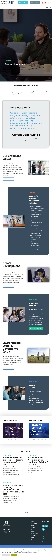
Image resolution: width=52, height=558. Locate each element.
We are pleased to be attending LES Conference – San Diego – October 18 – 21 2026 (13, 489)
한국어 (43, 541)
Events (33, 540)
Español (44, 534)
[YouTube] (43, 529)
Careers (33, 535)
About (33, 521)
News (32, 537)
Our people (34, 523)
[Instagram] (43, 526)
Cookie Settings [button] (6, 555)
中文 (43, 536)
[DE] (45, 3)
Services (33, 525)
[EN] (42, 3)
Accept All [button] (14, 555)
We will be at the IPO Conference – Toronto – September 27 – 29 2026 (13, 461)
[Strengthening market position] (13, 430)
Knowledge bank (34, 530)
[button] (47, 7)
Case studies (34, 533)
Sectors (33, 527)
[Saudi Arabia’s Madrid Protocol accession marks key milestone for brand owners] (39, 430)
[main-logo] (7, 3)
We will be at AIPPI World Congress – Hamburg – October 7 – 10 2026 (38, 461)
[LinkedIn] (46, 526)
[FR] (48, 3)
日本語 (43, 538)
